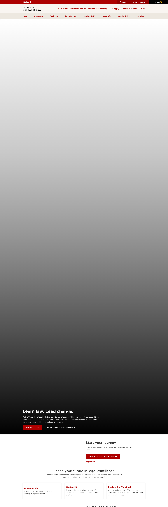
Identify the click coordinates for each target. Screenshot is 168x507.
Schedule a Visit (32, 427)
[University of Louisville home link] (27, 2)
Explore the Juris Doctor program (103, 456)
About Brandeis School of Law (60, 427)
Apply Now (91, 462)
